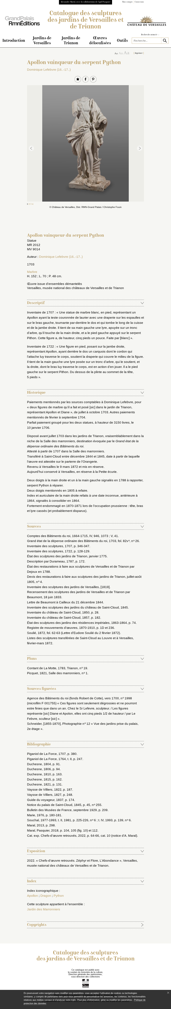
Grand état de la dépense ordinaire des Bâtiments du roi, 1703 (71, 541)
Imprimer (139, 53)
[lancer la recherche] (164, 41)
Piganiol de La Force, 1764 (46, 759)
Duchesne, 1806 (39, 769)
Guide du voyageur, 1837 (45, 800)
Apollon (32, 895)
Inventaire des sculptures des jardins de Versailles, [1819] (68, 587)
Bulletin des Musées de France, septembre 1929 (62, 810)
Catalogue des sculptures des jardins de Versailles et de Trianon (86, 20)
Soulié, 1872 (36, 633)
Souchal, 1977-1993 (41, 820)
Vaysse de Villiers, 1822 (44, 789)
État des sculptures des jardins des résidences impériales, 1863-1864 (77, 622)
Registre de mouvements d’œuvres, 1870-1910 (61, 627)
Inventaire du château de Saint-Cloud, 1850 (58, 612)
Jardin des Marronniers (43, 909)
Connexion (139, 2)
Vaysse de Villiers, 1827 (44, 794)
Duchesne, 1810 (39, 774)
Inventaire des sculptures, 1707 (49, 546)
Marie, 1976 (35, 815)
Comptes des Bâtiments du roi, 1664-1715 (57, 536)
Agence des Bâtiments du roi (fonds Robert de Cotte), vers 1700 (73, 698)
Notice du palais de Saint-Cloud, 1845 (54, 805)
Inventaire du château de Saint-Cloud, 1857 (58, 617)
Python (59, 895)
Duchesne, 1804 (39, 764)
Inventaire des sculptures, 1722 (49, 551)
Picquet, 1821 (37, 673)
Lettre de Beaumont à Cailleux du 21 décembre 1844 (65, 602)
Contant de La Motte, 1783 (46, 668)
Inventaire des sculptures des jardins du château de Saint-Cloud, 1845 (77, 607)
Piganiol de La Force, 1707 (46, 754)
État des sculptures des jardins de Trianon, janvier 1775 (67, 556)
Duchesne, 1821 (39, 784)
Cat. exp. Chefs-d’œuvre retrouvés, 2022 (56, 835)
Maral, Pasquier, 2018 (42, 830)
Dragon (45, 895)
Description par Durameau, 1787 (50, 561)
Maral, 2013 (35, 825)
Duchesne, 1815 (39, 779)
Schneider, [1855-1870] (44, 723)
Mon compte (127, 2)
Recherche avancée (150, 34)
